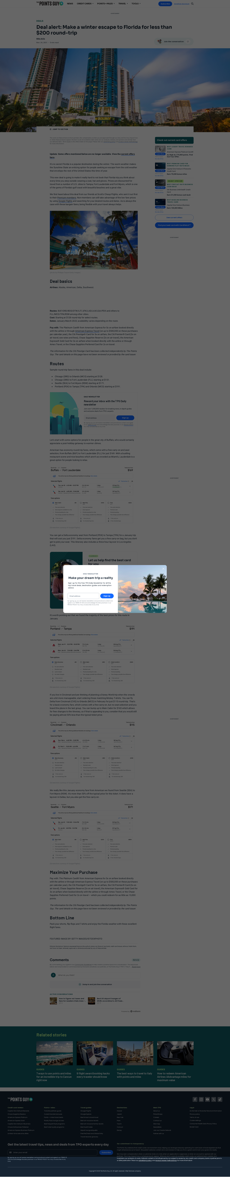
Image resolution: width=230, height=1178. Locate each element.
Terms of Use (79, 603)
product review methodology (166, 1160)
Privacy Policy (42, 1159)
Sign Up (107, 596)
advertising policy (145, 1160)
